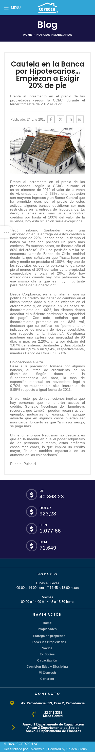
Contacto (47, 678)
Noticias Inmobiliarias (54, 34)
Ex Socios (47, 654)
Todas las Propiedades (49, 642)
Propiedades (47, 629)
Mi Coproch (47, 672)
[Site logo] (48, 7)
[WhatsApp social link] (80, 119)
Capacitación (47, 660)
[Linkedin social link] (70, 119)
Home (27, 34)
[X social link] (60, 119)
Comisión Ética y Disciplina (47, 666)
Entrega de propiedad (49, 636)
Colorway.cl (37, 749)
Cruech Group (76, 749)
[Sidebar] (6, 232)
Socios (47, 648)
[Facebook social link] (51, 119)
